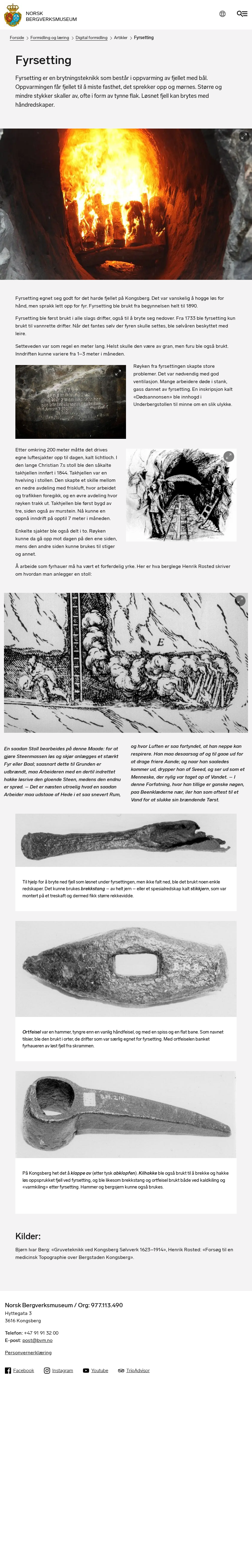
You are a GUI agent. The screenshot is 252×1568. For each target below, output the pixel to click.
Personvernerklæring (28, 1353)
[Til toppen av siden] (241, 1561)
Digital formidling (92, 37)
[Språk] (222, 14)
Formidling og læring (49, 37)
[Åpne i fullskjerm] (244, 136)
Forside (17, 37)
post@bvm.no (37, 1340)
